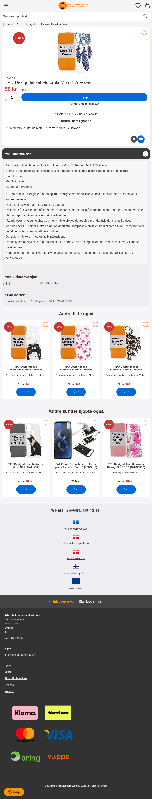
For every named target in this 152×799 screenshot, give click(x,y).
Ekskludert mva (90, 601)
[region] (76, 153)
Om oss (9, 684)
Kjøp (84, 97)
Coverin (10, 78)
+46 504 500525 (14, 638)
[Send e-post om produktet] (134, 139)
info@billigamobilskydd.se (20, 654)
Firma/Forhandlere (16, 678)
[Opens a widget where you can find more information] (14, 792)
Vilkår (8, 671)
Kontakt (9, 691)
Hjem (8, 665)
